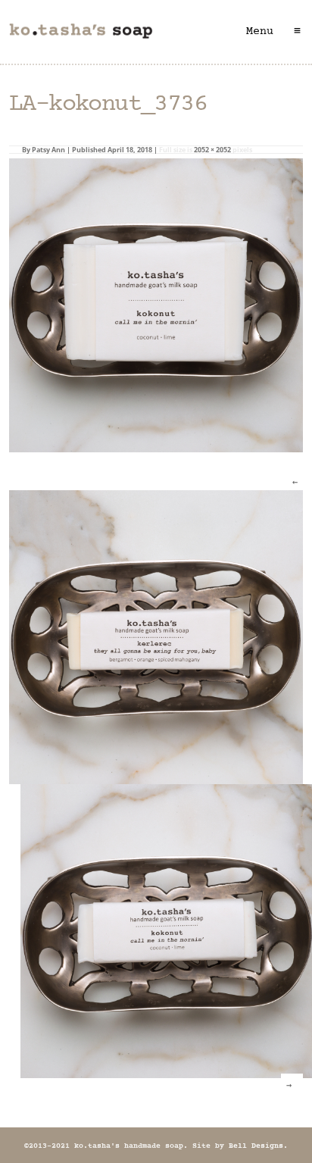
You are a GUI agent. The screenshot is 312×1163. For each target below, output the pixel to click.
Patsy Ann (48, 150)
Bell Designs (256, 1146)
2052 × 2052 (212, 150)
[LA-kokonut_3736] (156, 304)
